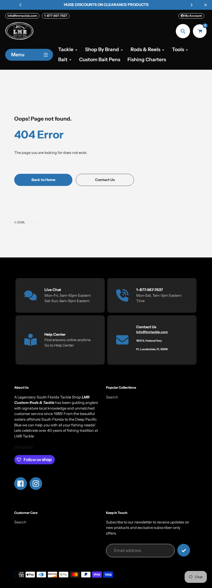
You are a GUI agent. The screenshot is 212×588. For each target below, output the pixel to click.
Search (112, 397)
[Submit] (183, 550)
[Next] (191, 4)
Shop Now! (23, 446)
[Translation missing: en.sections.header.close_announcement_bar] (205, 4)
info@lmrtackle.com (22, 16)
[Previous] (20, 4)
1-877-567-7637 (55, 16)
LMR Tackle (34, 222)
